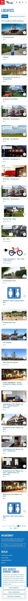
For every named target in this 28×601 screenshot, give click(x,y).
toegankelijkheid (6, 560)
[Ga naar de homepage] (9, 2)
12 (23, 526)
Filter (5, 16)
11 (20, 526)
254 (15, 528)
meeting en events (6, 555)
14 (11, 528)
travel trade (4, 557)
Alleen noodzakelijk (14, 592)
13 (25, 526)
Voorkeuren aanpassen (14, 596)
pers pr (3, 562)
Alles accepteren (14, 587)
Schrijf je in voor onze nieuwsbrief (13, 545)
